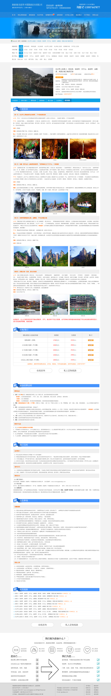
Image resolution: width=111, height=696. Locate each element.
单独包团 (33, 46)
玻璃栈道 (54, 56)
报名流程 (88, 692)
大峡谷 (77, 56)
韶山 (36, 59)
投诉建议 (96, 690)
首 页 (13, 15)
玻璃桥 (83, 56)
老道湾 (71, 56)
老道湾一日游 (37, 53)
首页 (19, 41)
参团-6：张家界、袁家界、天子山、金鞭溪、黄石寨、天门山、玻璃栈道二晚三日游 (36, 603)
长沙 (25, 59)
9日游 (65, 49)
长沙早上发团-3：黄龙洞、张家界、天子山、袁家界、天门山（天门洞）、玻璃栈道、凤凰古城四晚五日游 (42, 611)
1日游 (25, 49)
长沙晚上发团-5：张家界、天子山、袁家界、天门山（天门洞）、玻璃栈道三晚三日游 (36, 614)
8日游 (60, 49)
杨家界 (43, 56)
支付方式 (88, 694)
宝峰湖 (66, 56)
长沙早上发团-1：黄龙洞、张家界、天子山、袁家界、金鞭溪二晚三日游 (33, 606)
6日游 (50, 49)
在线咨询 (41, 370)
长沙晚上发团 (58, 46)
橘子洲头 (31, 59)
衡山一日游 (93, 53)
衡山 (45, 59)
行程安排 (15, 100)
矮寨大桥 (20, 59)
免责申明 (96, 687)
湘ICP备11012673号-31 (26, 692)
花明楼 (50, 59)
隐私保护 (96, 685)
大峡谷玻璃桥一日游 (58, 53)
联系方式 (88, 687)
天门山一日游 (28, 53)
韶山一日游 (69, 53)
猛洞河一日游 (47, 53)
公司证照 (88, 690)
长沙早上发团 (48, 46)
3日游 (35, 49)
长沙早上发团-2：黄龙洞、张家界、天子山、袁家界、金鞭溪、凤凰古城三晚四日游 (36, 609)
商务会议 (95, 15)
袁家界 (37, 56)
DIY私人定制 (69, 15)
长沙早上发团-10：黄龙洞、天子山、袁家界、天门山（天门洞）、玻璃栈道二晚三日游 (37, 616)
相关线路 (67, 100)
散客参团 (32, 15)
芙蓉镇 (94, 56)
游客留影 (60, 15)
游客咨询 (96, 692)
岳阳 (41, 59)
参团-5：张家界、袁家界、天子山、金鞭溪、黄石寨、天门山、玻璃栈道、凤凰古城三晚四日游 (39, 601)
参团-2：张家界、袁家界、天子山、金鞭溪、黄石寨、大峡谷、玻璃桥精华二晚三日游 (36, 596)
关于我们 (87, 15)
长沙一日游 (85, 53)
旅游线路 (24, 41)
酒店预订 (79, 15)
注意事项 (59, 100)
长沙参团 (40, 46)
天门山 (48, 56)
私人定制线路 (70, 370)
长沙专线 (40, 15)
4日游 (40, 49)
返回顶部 (96, 694)
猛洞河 (88, 56)
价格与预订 (24, 100)
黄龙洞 (60, 56)
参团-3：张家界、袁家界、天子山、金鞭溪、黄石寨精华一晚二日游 (32, 598)
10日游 (71, 49)
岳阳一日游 (77, 53)
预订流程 (50, 100)
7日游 (55, 49)
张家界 (26, 56)
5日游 (45, 49)
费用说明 (33, 100)
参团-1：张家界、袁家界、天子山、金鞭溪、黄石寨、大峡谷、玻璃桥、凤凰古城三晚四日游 (38, 593)
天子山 (31, 56)
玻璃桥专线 (49, 15)
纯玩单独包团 (22, 15)
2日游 (30, 49)
